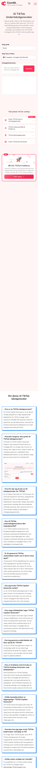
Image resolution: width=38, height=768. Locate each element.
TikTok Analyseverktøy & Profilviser (16, 128)
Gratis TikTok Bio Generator (17, 142)
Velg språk (5, 44)
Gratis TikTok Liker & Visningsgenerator (15, 120)
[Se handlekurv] (29, 3)
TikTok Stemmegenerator (16, 135)
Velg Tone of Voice (8, 54)
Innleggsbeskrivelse (9, 63)
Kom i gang (18, 177)
